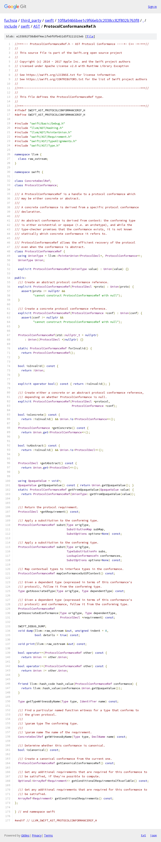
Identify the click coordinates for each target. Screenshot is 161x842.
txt (143, 835)
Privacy (37, 835)
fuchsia (10, 20)
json (153, 835)
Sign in (152, 7)
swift (49, 20)
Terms (48, 835)
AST (36, 26)
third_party (31, 20)
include (10, 26)
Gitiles (25, 835)
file (90, 36)
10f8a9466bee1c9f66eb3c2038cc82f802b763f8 (98, 20)
